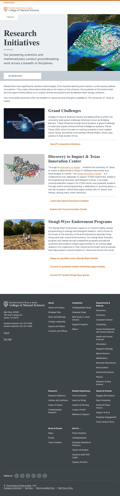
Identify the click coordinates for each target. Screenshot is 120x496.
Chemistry (100, 315)
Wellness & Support (80, 414)
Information (101, 344)
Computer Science (104, 320)
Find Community (79, 395)
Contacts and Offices (57, 331)
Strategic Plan (54, 312)
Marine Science (103, 353)
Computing (101, 324)
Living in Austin (79, 409)
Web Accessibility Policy (45, 488)
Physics (99, 377)
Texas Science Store (105, 422)
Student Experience (81, 391)
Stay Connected (103, 400)
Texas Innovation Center (89, 173)
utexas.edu (9, 3)
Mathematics (101, 358)
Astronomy (101, 310)
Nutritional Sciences (105, 372)
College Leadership (56, 321)
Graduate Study (79, 312)
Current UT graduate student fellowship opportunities (77, 266)
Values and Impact (56, 307)
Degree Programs (80, 324)
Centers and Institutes (58, 400)
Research (10, 17)
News (50, 433)
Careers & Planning (80, 405)
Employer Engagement (106, 417)
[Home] (4, 16)
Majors (75, 329)
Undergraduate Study (81, 307)
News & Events (55, 428)
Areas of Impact (55, 405)
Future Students (79, 433)
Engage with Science (105, 395)
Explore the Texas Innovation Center (68, 209)
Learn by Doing (79, 400)
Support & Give (103, 412)
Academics (77, 303)
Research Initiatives (56, 395)
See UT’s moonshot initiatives (65, 144)
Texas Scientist (55, 442)
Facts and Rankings (57, 317)
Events (51, 438)
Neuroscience (102, 367)
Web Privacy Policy (65, 488)
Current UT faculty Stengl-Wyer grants (69, 275)
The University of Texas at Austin (18, 486)
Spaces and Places (56, 326)
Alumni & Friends (104, 391)
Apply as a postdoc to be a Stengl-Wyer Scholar (74, 258)
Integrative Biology (104, 349)
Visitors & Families (80, 450)
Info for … (76, 428)
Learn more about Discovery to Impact (69, 201)
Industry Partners (79, 462)
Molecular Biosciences (106, 363)
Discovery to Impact (70, 167)
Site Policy (29, 488)
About (51, 303)
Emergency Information (13, 488)
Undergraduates (79, 438)
